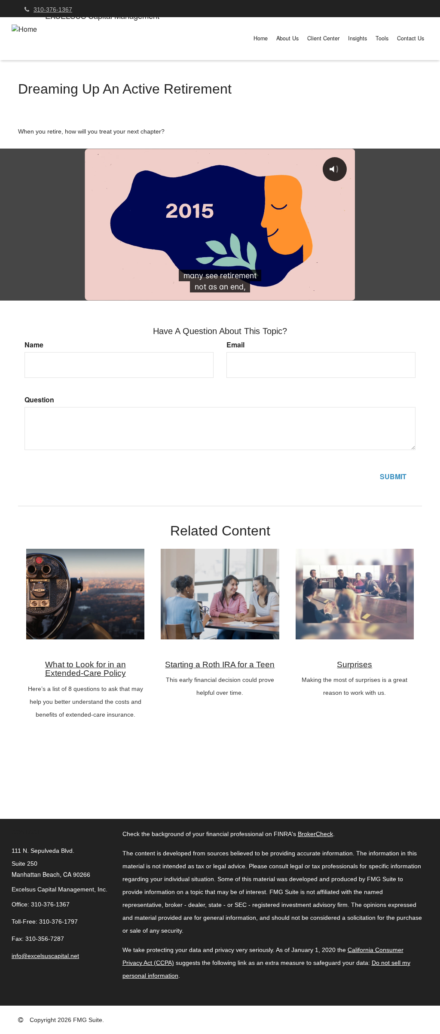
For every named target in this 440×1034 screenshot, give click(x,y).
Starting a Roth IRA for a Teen (220, 664)
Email (235, 345)
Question (39, 399)
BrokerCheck (315, 833)
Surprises (354, 664)
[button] (287, 38)
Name (33, 345)
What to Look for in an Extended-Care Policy (85, 669)
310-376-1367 (53, 9)
